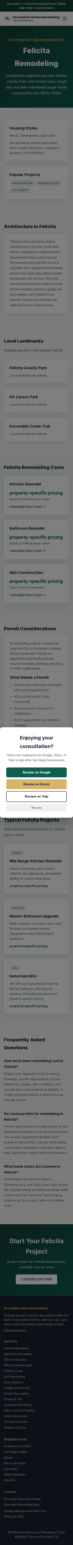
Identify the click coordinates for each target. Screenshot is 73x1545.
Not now (36, 807)
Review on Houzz (36, 784)
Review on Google (36, 772)
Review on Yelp (36, 796)
